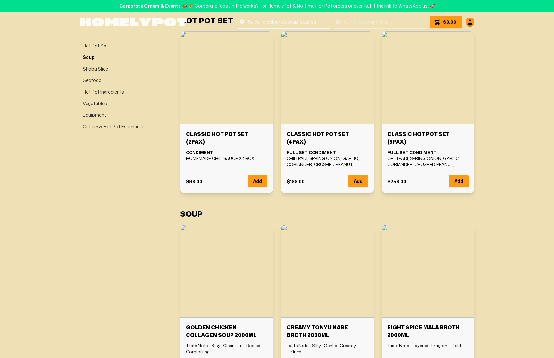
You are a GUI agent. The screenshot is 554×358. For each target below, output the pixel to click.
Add (257, 181)
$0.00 (449, 22)
